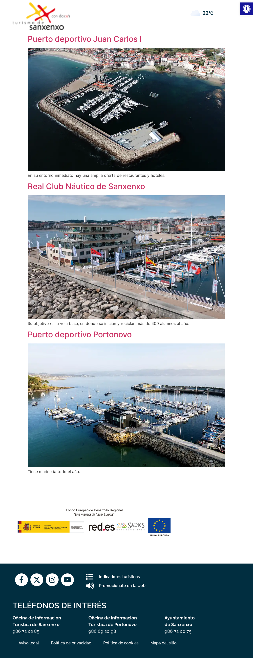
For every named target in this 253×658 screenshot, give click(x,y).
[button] (126, 7)
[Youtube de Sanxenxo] (67, 579)
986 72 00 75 (178, 631)
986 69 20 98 (102, 631)
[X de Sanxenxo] (36, 579)
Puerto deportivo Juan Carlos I (85, 39)
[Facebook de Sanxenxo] (21, 579)
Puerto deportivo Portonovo (80, 334)
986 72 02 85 (26, 631)
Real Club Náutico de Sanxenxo (86, 186)
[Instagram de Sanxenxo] (52, 579)
